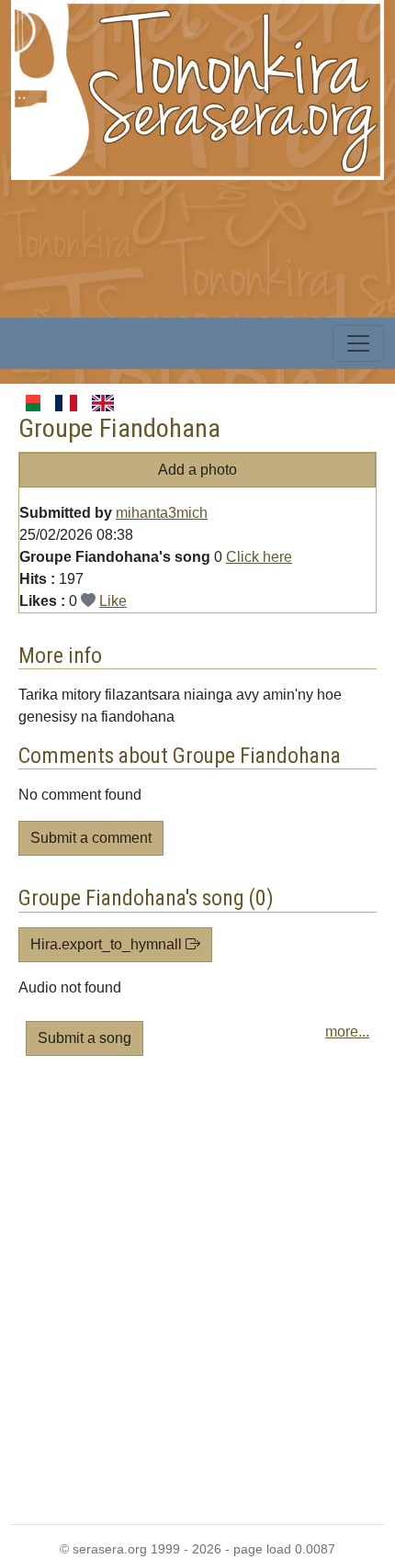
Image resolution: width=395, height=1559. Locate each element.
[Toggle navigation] (358, 343)
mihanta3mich (162, 513)
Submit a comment (91, 838)
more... (347, 1031)
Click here (259, 557)
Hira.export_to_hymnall (108, 944)
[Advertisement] (197, 1297)
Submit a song (84, 1038)
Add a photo (197, 469)
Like (113, 601)
